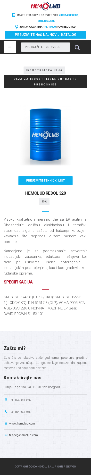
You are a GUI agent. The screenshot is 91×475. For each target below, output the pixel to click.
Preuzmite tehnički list (45, 180)
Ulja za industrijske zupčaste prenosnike (45, 82)
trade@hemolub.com (23, 435)
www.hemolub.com (22, 423)
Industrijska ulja (44, 70)
